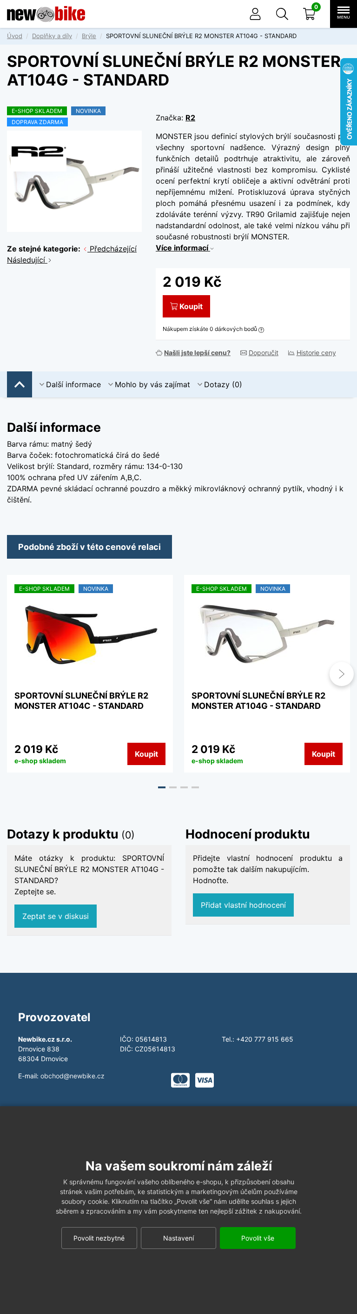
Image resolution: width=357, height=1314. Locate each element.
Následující (27, 259)
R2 (190, 117)
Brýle (89, 36)
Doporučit (263, 353)
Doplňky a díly (52, 36)
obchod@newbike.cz (72, 1076)
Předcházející (112, 248)
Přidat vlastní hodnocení (243, 905)
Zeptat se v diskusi (55, 916)
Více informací (183, 247)
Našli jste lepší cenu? (197, 353)
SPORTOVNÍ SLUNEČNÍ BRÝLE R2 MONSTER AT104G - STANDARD (258, 701)
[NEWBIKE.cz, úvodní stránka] (46, 13)
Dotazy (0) (223, 384)
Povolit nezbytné (99, 1238)
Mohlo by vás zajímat (152, 384)
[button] (282, 13)
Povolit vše (257, 1238)
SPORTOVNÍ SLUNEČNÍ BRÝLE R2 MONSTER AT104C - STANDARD (81, 701)
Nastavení (178, 1238)
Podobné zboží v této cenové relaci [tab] (89, 547)
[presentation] (15, 674)
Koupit (191, 306)
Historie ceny (316, 353)
